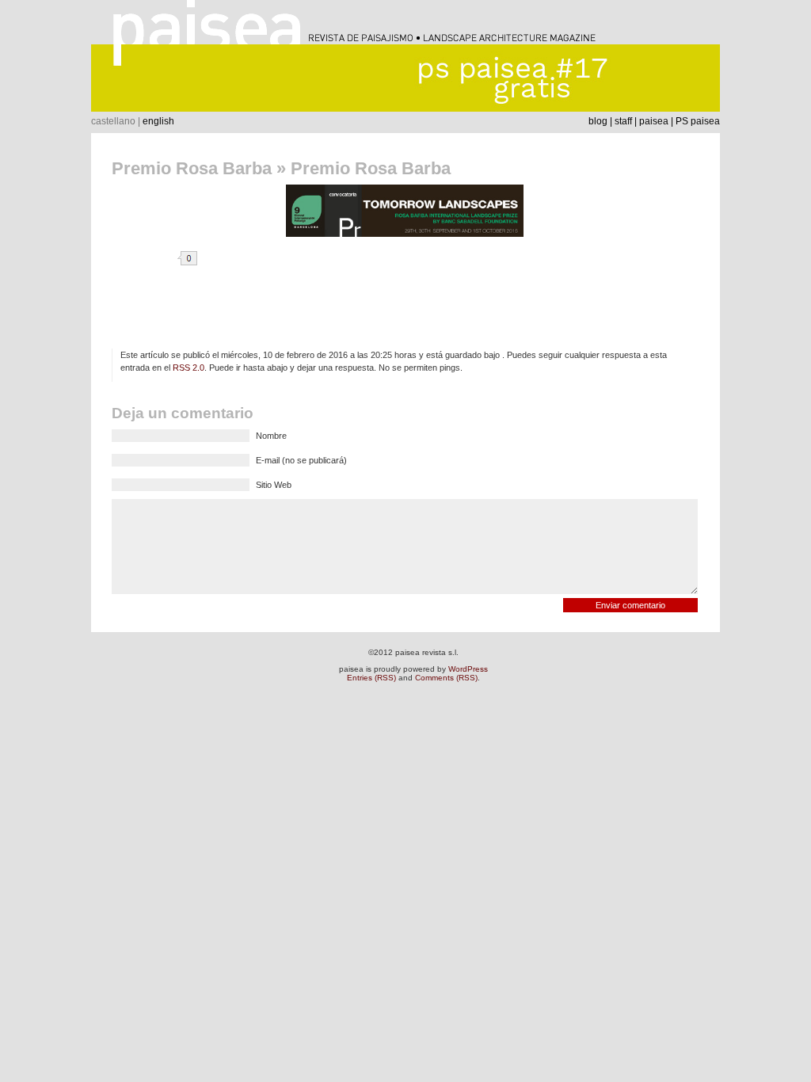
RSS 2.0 (188, 367)
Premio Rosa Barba (192, 168)
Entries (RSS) (371, 677)
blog (597, 121)
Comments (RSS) (446, 677)
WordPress (468, 669)
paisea (653, 121)
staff (623, 121)
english (158, 121)
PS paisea (698, 121)
